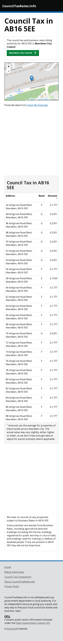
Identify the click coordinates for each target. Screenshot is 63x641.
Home (7, 567)
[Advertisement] (31, 140)
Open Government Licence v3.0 (33, 623)
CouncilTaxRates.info (19, 6)
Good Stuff (12, 628)
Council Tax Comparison (17, 576)
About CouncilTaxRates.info (19, 581)
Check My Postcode (37, 105)
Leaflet (32, 99)
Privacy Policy (11, 586)
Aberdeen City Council (20, 52)
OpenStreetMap (43, 99)
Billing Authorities (14, 572)
